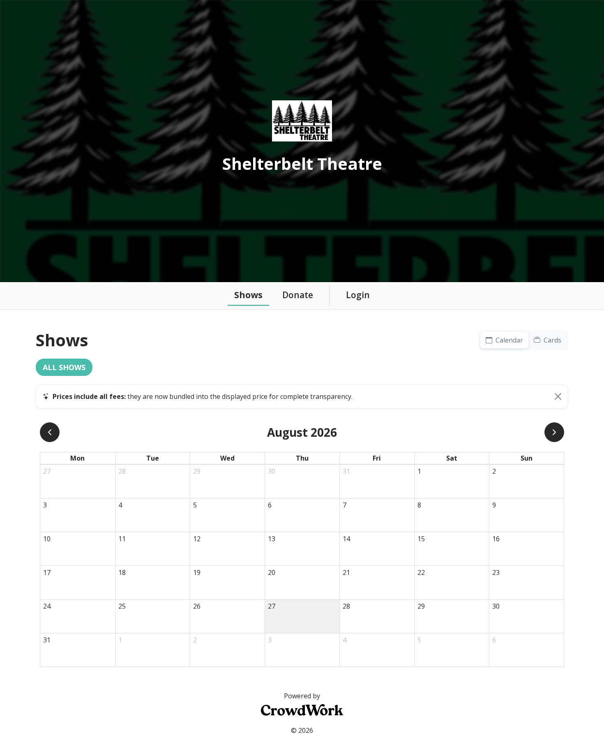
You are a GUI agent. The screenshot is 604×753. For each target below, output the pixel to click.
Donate (297, 295)
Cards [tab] (551, 340)
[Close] (558, 396)
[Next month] (554, 432)
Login (358, 295)
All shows (64, 367)
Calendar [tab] (508, 340)
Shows (248, 295)
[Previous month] (50, 432)
